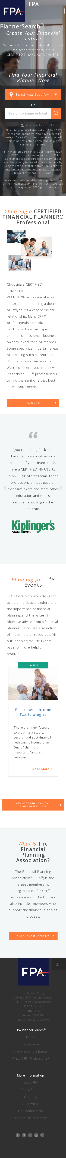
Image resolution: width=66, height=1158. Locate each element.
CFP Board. (44, 173)
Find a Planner (30, 1044)
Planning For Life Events (31, 1051)
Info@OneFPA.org (33, 993)
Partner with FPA (30, 1104)
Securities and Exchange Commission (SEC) (34, 167)
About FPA (30, 1082)
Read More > (42, 772)
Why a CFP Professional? (30, 1058)
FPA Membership (30, 1111)
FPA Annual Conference (30, 1118)
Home (30, 1037)
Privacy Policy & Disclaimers (33, 1019)
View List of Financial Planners (43, 125)
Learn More (33, 403)
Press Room (30, 1089)
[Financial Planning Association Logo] (12, 11)
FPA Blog (30, 1097)
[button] (5, 515)
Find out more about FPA (33, 936)
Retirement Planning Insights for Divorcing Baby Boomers (33, 714)
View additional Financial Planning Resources (33, 805)
